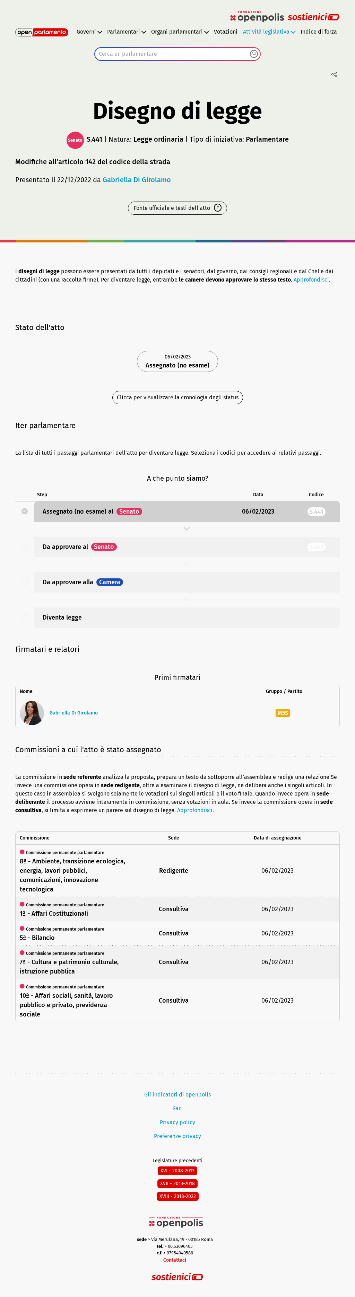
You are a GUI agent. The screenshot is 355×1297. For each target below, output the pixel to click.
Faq (177, 1108)
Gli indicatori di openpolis (177, 1094)
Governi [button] (86, 31)
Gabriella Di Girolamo (137, 180)
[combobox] (177, 54)
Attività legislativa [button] (266, 31)
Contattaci (174, 1260)
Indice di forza (319, 31)
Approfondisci (311, 279)
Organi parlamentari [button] (177, 31)
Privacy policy (177, 1122)
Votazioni (225, 31)
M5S (283, 713)
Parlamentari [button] (123, 31)
